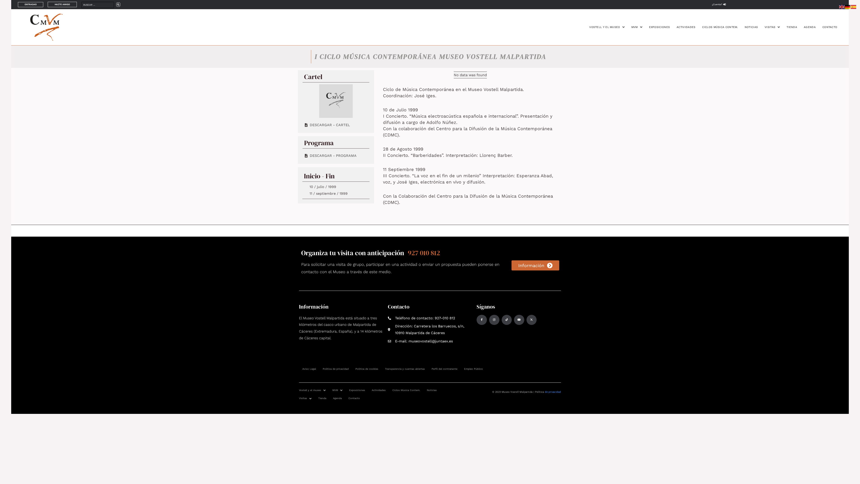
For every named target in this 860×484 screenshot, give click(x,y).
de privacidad (553, 392)
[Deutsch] (848, 6)
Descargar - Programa (333, 155)
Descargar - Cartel (330, 125)
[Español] (854, 6)
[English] (842, 6)
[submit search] (118, 4)
